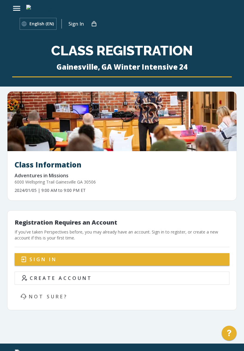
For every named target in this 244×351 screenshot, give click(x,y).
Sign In (76, 24)
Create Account (61, 278)
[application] (229, 335)
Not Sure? (48, 296)
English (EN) (41, 23)
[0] (94, 24)
